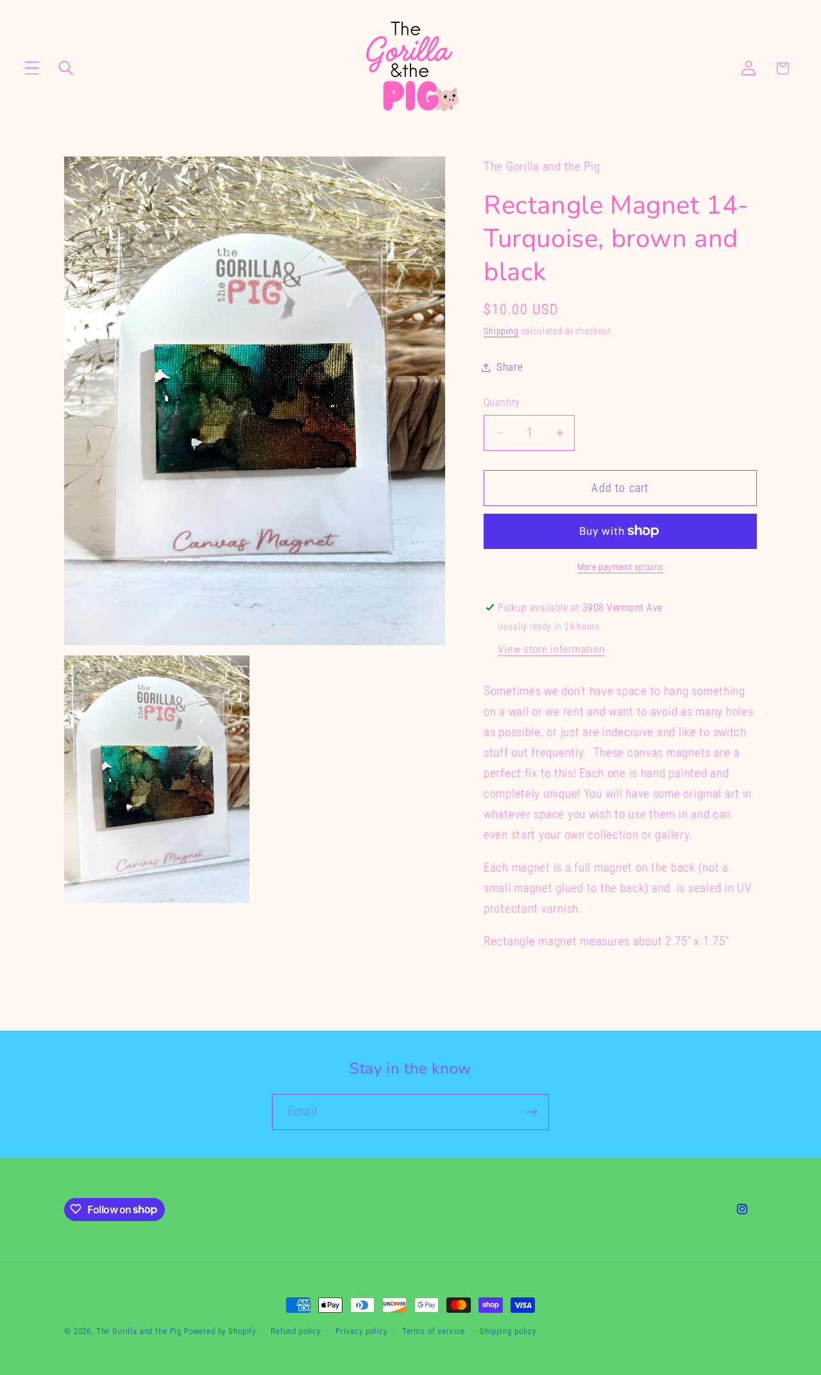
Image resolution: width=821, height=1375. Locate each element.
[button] (32, 68)
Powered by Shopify (220, 1331)
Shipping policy (508, 1331)
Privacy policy (361, 1331)
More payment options (620, 567)
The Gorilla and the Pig (139, 1331)
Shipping (501, 331)
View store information (551, 649)
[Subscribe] (531, 1112)
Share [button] (509, 366)
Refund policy (296, 1331)
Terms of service (433, 1331)
